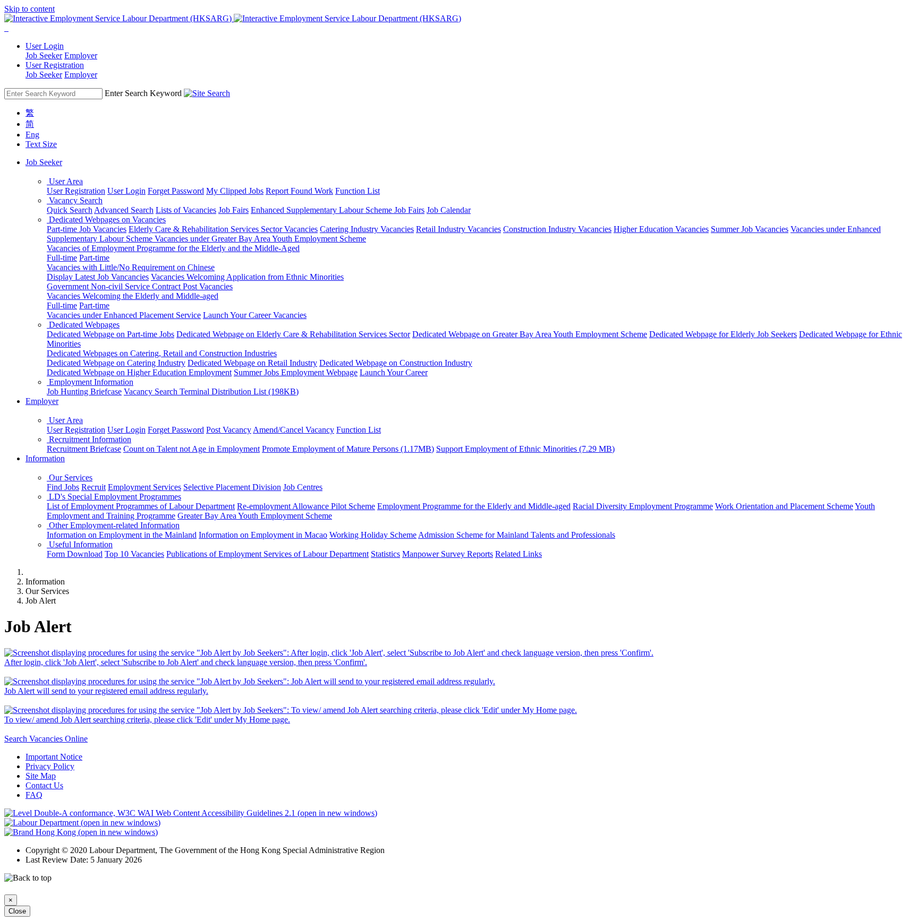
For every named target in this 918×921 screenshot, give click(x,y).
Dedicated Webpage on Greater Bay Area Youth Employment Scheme (529, 334)
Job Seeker (44, 55)
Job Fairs (233, 209)
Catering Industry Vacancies (367, 229)
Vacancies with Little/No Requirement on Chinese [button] (131, 267)
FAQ (34, 794)
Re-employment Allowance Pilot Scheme (306, 506)
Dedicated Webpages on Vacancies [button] (106, 219)
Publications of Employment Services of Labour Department (267, 553)
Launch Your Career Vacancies (255, 315)
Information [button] (45, 458)
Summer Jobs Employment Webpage (296, 372)
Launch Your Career (394, 372)
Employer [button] (42, 401)
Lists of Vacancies (186, 209)
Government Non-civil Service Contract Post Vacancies (140, 286)
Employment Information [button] (90, 381)
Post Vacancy (228, 429)
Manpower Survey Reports (447, 553)
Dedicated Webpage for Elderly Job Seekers (723, 334)
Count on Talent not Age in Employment (191, 448)
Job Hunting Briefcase (84, 391)
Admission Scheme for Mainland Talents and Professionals (516, 534)
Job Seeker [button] (44, 162)
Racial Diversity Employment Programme (643, 506)
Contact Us (44, 785)
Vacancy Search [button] (75, 200)
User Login (126, 190)
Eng (32, 134)
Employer (80, 55)
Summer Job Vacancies (749, 229)
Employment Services (144, 487)
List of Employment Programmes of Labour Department (141, 506)
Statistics (385, 553)
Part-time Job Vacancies (86, 229)
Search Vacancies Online (46, 738)
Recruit (93, 487)
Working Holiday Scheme (372, 534)
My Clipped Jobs (235, 190)
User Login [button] (45, 45)
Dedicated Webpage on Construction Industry (395, 362)
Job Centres (302, 487)
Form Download (75, 553)
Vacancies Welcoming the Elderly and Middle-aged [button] (132, 295)
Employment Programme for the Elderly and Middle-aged (474, 506)
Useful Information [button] (80, 544)
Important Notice (54, 756)
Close (17, 911)
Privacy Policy (50, 766)
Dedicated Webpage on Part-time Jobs (110, 334)
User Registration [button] (55, 65)
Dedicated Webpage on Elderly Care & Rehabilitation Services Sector (293, 334)
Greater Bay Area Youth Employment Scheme (254, 515)
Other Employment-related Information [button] (113, 525)
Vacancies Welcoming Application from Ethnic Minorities (247, 276)
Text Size (41, 144)
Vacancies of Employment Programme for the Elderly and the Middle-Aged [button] (173, 248)
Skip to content (29, 8)
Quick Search (69, 209)
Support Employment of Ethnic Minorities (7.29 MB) (525, 448)
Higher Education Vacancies (661, 229)
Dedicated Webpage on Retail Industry (252, 362)
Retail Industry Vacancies (458, 229)
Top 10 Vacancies (134, 553)
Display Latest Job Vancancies (98, 276)
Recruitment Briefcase (84, 448)
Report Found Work (299, 190)
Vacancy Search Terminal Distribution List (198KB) (211, 391)
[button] (5, 27)
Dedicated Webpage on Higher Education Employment (139, 372)
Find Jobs (63, 487)
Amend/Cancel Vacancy (293, 429)
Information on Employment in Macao (263, 534)
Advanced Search (124, 209)
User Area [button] (65, 181)
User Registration (76, 190)
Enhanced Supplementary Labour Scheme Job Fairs (337, 209)
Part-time (94, 257)
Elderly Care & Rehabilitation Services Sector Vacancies (223, 229)
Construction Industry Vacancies (557, 229)
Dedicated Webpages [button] (83, 324)
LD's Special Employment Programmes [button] (114, 496)
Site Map (41, 775)
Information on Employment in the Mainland (122, 534)
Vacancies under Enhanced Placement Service (124, 315)
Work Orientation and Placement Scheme (784, 506)
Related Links (518, 553)
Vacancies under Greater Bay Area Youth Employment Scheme (260, 238)
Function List (357, 190)
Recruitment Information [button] (89, 439)
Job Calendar (449, 209)
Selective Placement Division (232, 487)
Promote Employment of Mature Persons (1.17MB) (348, 448)
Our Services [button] (69, 477)
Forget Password (176, 190)
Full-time (62, 257)
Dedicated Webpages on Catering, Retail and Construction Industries (162, 353)
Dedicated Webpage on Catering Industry (116, 362)
